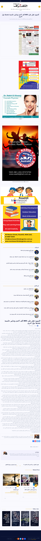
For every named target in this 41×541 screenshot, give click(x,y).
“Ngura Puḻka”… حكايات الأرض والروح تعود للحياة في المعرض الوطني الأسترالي (20, 263)
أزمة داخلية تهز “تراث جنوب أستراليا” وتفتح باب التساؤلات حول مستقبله (22, 256)
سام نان (35, 325)
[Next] (5, 509)
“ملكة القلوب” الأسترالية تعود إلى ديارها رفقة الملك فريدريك (24, 295)
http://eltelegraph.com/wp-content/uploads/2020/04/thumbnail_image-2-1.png (11, 492)
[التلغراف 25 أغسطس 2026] (29, 40)
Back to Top (9, 538)
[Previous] (3, 509)
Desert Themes (33, 539)
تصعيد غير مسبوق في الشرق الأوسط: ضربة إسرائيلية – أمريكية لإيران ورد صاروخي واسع (19, 301)
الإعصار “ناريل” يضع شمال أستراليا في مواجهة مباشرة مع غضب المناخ (22, 269)
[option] (34, 518)
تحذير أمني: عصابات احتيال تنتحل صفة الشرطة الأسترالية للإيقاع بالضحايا (16, 518)
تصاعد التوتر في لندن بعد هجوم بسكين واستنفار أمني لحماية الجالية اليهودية (35, 518)
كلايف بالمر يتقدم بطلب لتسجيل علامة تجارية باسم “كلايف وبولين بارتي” (22, 314)
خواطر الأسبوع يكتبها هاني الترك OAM (27, 250)
